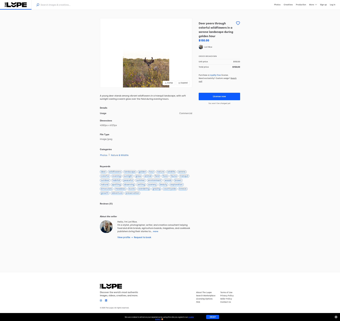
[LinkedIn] (105, 300)
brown (178, 180)
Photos (103, 155)
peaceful (128, 180)
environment (154, 180)
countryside (169, 189)
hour (151, 171)
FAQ (198, 302)
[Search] (37, 5)
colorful (105, 176)
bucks (132, 189)
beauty (163, 184)
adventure (117, 193)
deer (103, 171)
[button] (146, 53)
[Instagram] (101, 300)
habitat (116, 180)
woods (168, 180)
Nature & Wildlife (120, 155)
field (157, 176)
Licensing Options (204, 299)
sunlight (128, 176)
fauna (174, 176)
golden (142, 171)
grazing (156, 189)
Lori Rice (208, 47)
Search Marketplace (205, 296)
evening (116, 176)
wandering (143, 189)
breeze (182, 189)
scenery (152, 184)
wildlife (171, 171)
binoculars (106, 189)
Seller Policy (226, 299)
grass (138, 176)
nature (160, 171)
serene (181, 171)
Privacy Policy (227, 296)
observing (129, 184)
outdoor (105, 180)
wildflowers (115, 171)
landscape (129, 171)
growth (105, 193)
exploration (176, 184)
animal (148, 176)
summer (140, 180)
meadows (120, 189)
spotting (116, 184)
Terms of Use (226, 292)
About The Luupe (204, 292)
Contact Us (225, 302)
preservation (132, 193)
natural (105, 184)
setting (141, 184)
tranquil (184, 176)
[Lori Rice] (106, 226)
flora (165, 176)
